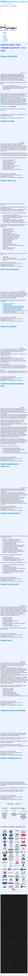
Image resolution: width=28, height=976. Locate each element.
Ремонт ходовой (7, 121)
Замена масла (6, 640)
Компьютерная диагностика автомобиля (12, 310)
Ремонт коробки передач (11, 758)
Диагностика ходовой (10, 584)
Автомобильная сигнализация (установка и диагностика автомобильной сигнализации (13, 306)
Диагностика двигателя (10, 513)
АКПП (16, 784)
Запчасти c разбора (8, 326)
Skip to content (4, 1)
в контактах (20, 117)
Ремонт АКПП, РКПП (9, 56)
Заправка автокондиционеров (13, 710)
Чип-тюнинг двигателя (8, 303)
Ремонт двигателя (8, 180)
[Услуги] (14, 810)
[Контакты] (24, 811)
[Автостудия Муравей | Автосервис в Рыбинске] (9, 29)
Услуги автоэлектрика (10, 269)
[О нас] (5, 810)
